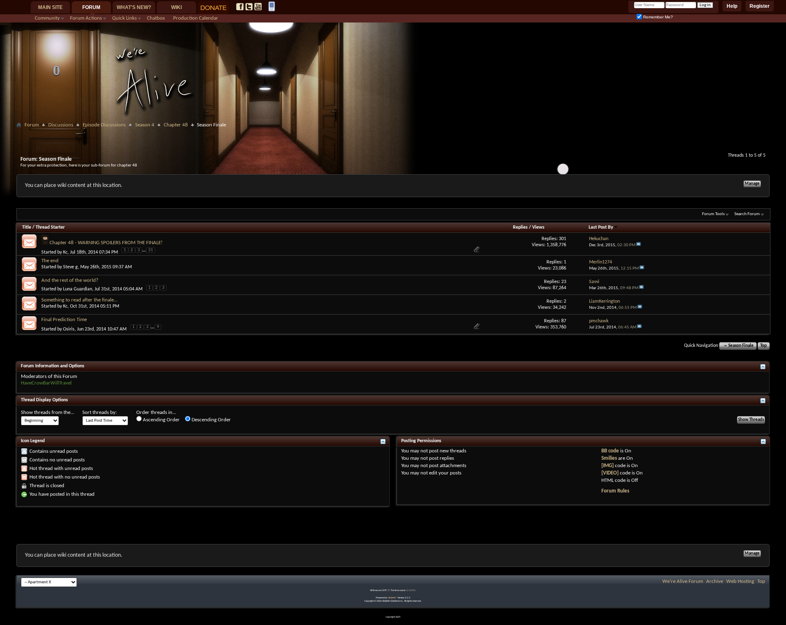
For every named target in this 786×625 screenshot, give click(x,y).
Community (47, 18)
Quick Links (124, 18)
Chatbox (156, 18)
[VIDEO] (610, 473)
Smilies (609, 458)
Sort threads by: (99, 412)
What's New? (134, 7)
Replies (520, 227)
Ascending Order (161, 420)
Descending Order (210, 420)
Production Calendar (195, 18)
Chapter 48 (176, 125)
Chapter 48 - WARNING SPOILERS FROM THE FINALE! (106, 242)
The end (50, 260)
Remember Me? (657, 17)
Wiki (176, 7)
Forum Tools (713, 214)
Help (732, 6)
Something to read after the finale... (79, 300)
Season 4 (144, 125)
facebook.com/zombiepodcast (240, 6)
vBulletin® (392, 597)
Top (763, 346)
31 (150, 250)
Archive (714, 581)
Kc (65, 252)
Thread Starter (50, 227)
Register (760, 6)
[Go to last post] (638, 245)
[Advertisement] (393, 133)
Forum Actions (86, 18)
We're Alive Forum (682, 581)
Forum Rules (615, 491)
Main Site (50, 7)
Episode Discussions (104, 125)
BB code (610, 451)
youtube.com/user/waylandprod (258, 6)
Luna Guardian (77, 289)
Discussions (60, 125)
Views (538, 227)
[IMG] (607, 465)
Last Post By (601, 227)
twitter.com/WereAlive (249, 6)
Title (26, 227)
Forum (91, 7)
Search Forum (747, 214)
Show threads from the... (47, 412)
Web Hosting (740, 581)
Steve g (70, 267)
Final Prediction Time (64, 319)
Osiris (69, 329)
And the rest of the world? (69, 280)
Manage (752, 184)
